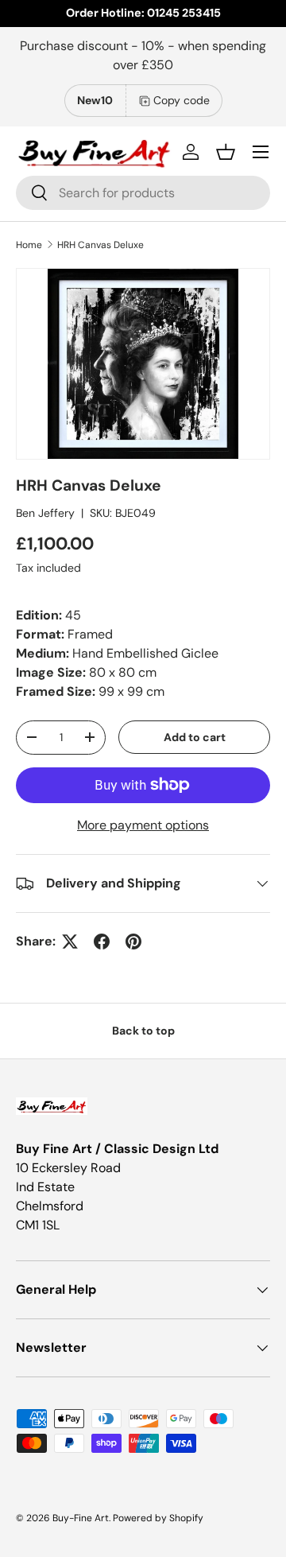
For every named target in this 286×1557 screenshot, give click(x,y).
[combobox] (143, 193)
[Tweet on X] (70, 941)
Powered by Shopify (158, 1518)
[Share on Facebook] (102, 941)
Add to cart (195, 737)
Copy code (181, 100)
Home (29, 245)
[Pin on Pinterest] (133, 941)
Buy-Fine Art (80, 1518)
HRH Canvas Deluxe (100, 245)
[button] (225, 151)
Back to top (143, 1030)
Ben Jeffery (45, 513)
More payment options (143, 825)
